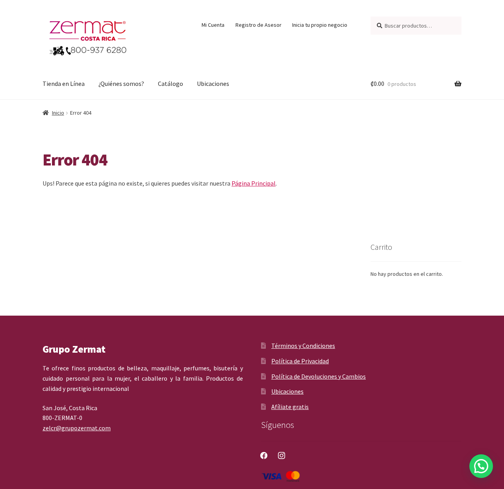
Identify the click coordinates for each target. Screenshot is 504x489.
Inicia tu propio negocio (319, 24)
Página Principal (254, 183)
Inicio (58, 112)
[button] (481, 466)
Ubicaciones (213, 83)
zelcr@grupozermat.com (77, 428)
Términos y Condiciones (303, 346)
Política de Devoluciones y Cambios (318, 376)
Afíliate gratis (290, 407)
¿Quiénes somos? (121, 83)
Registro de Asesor (258, 24)
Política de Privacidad (300, 361)
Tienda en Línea (64, 83)
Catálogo (170, 83)
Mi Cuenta (213, 24)
